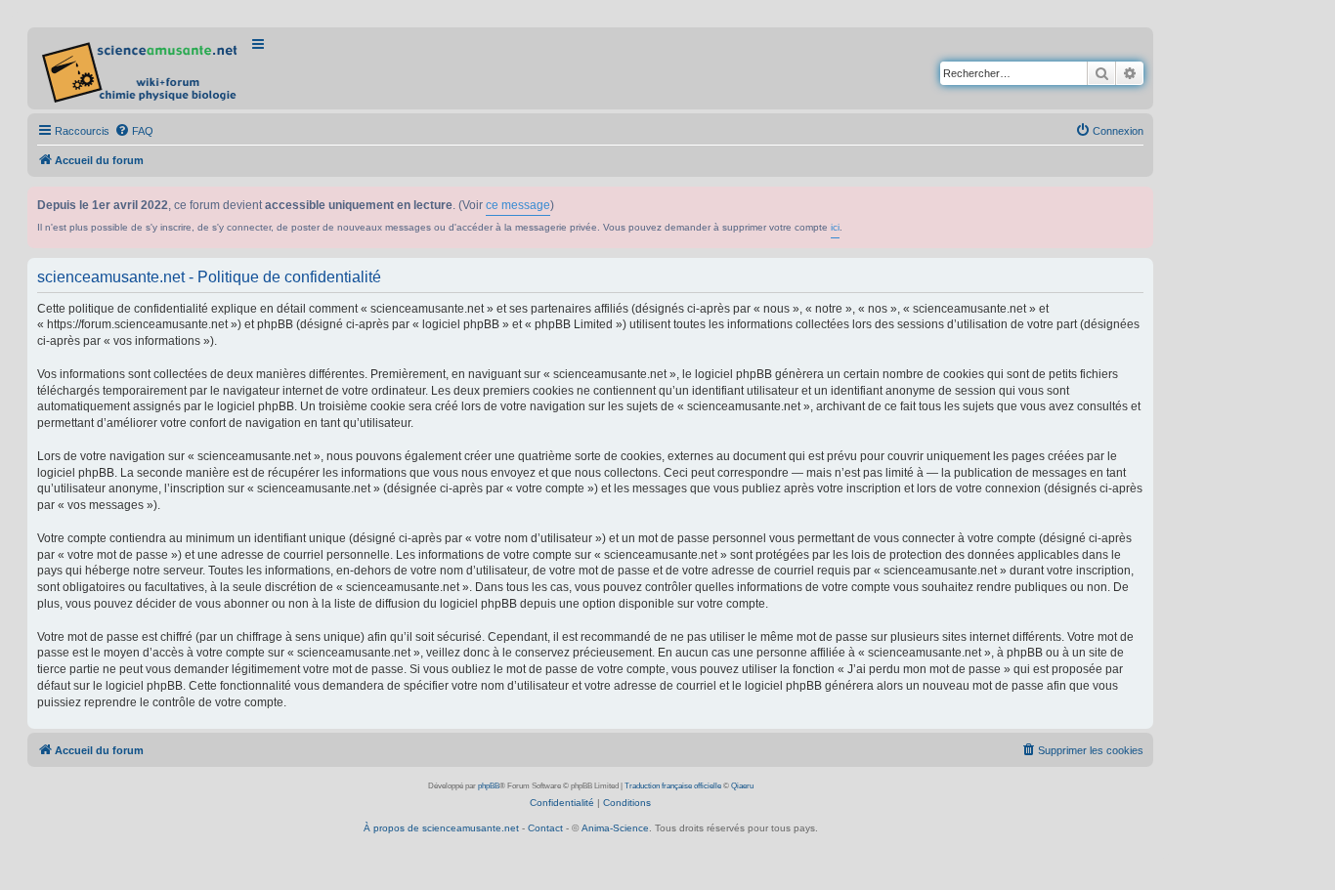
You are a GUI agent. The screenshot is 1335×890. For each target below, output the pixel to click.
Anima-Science (615, 828)
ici (835, 227)
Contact (545, 828)
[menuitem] (133, 131)
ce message (518, 205)
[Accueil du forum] (141, 68)
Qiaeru (742, 786)
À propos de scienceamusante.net (441, 828)
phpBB (488, 786)
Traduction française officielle (672, 786)
